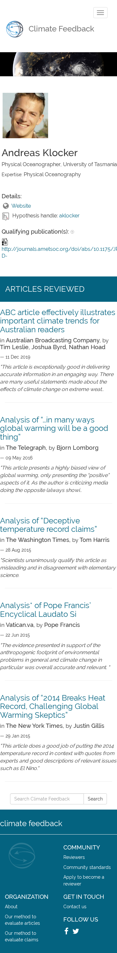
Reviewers (74, 857)
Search (95, 798)
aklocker (69, 216)
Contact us (74, 906)
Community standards (87, 867)
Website (21, 206)
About (11, 906)
